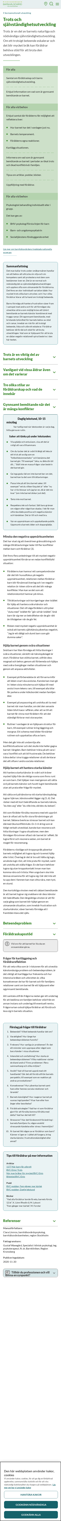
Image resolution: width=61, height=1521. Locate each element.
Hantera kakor (30, 1494)
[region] (30, 1491)
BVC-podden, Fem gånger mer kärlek (24, 1186)
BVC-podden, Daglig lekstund (20, 1189)
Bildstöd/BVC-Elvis (15, 1176)
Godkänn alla (31, 1514)
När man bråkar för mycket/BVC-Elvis (24, 1173)
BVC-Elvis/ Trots (14, 1170)
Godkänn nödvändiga (31, 1504)
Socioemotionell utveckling (18, 13)
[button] (46, 4)
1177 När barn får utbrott (18, 1166)
